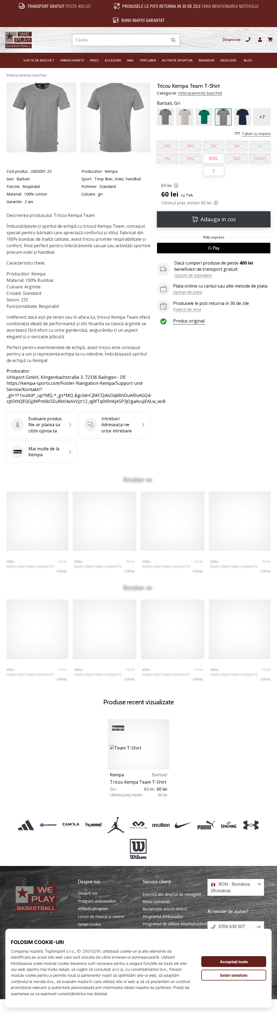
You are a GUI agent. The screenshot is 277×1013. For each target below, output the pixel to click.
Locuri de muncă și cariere (101, 916)
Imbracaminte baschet (26, 75)
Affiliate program (93, 909)
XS (213, 146)
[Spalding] (228, 825)
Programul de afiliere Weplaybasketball (177, 923)
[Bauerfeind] (48, 825)
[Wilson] (138, 849)
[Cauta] (173, 40)
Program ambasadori (97, 901)
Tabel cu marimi (256, 133)
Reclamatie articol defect (165, 908)
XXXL (214, 158)
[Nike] (183, 825)
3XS (167, 146)
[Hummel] (93, 825)
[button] (163, 40)
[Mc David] (138, 825)
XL (167, 158)
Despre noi (231, 40)
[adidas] (26, 825)
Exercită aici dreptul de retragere (172, 894)
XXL (190, 158)
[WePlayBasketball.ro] (41, 899)
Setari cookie (89, 924)
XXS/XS (260, 158)
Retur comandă (156, 901)
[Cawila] (71, 825)
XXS (236, 158)
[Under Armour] (251, 825)
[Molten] (161, 825)
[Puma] (206, 825)
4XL (190, 146)
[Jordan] (116, 825)
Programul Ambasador (163, 916)
